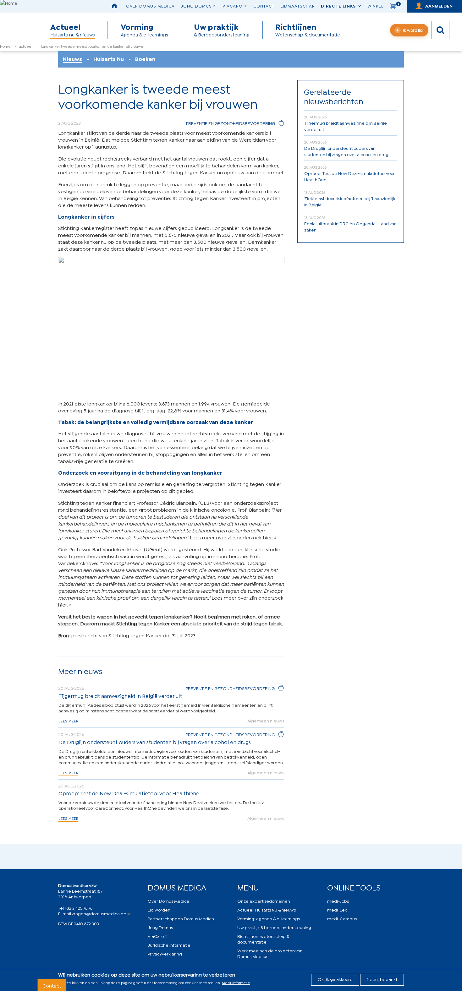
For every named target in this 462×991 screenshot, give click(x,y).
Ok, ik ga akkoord (335, 979)
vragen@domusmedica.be (99, 913)
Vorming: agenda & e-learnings (268, 918)
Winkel (375, 5)
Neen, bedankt (382, 979)
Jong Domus (196, 5)
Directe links (338, 5)
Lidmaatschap (298, 5)
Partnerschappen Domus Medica (181, 918)
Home (5, 46)
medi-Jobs (338, 900)
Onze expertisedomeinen (263, 900)
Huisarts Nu (108, 59)
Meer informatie (236, 982)
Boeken (145, 59)
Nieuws (72, 59)
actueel (25, 46)
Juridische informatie (169, 944)
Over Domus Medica (150, 5)
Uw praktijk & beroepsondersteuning (274, 927)
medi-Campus (342, 918)
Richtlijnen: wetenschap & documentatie (263, 938)
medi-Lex (337, 909)
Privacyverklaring (165, 953)
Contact (263, 5)
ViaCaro (233, 5)
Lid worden (159, 909)
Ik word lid (413, 29)
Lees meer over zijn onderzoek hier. (231, 537)
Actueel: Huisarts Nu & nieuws (266, 909)
